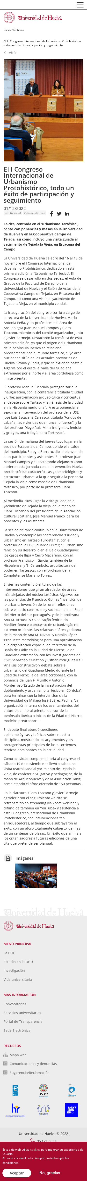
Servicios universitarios (22, 1012)
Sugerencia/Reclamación (30, 1072)
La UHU (9, 953)
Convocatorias (15, 1004)
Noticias (18, 30)
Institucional (13, 213)
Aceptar (17, 1173)
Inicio (7, 30)
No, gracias (49, 1173)
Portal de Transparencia (23, 1021)
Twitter (59, 216)
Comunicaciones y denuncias (33, 1063)
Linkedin (67, 216)
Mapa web (18, 1055)
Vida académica (34, 213)
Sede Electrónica (17, 1030)
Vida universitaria (18, 979)
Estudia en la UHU (18, 961)
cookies (35, 1150)
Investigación (14, 970)
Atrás (12, 53)
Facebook (51, 216)
